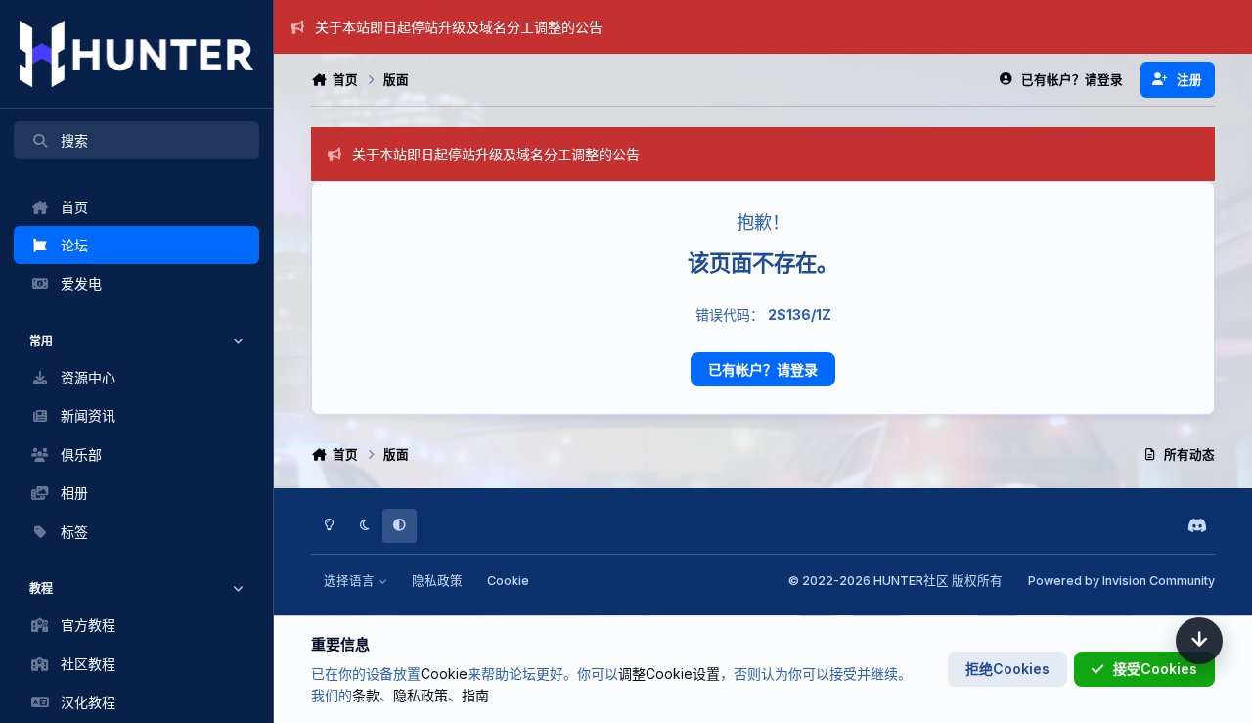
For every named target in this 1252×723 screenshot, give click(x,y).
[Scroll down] (1199, 640)
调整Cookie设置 (669, 673)
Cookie (508, 580)
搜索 (74, 140)
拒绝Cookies (1007, 668)
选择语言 (351, 580)
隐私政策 (437, 580)
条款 (366, 695)
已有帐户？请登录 (763, 369)
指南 (475, 695)
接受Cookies (1155, 668)
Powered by (1121, 580)
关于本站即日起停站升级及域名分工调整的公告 (459, 27)
